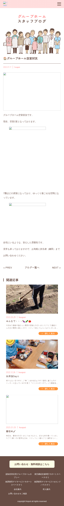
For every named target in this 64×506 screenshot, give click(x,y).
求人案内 (46, 489)
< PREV (7, 267)
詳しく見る (50, 333)
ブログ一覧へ (32, 267)
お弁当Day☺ (12, 376)
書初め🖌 (11, 431)
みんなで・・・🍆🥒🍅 (18, 321)
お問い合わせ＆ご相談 (17, 494)
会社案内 (17, 489)
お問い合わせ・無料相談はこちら (31, 464)
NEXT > (56, 267)
